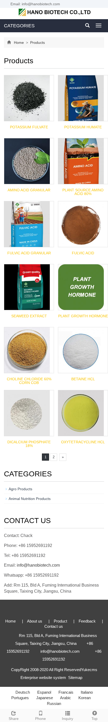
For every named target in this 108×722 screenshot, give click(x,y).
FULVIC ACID (83, 253)
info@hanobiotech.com (38, 565)
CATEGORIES (19, 25)
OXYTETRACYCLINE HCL (83, 442)
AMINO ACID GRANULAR (29, 190)
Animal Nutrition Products (30, 499)
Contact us (53, 626)
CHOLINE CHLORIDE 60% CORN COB (29, 381)
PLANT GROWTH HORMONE (83, 316)
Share (14, 718)
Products (37, 42)
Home (19, 42)
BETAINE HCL (83, 379)
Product (61, 621)
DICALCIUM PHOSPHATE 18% (29, 444)
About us (35, 621)
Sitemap (75, 677)
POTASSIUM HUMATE (83, 127)
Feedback (88, 621)
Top (94, 718)
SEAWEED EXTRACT (29, 316)
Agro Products (20, 489)
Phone (40, 718)
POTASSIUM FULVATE (29, 127)
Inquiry (67, 718)
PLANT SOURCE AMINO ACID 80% (83, 192)
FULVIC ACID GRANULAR (29, 253)
